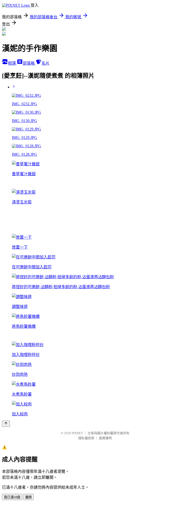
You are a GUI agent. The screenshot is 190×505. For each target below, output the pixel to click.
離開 (28, 497)
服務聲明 (105, 438)
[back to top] (6, 424)
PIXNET (77, 433)
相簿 (12, 63)
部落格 (29, 63)
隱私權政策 (86, 438)
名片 (45, 63)
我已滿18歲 (12, 497)
